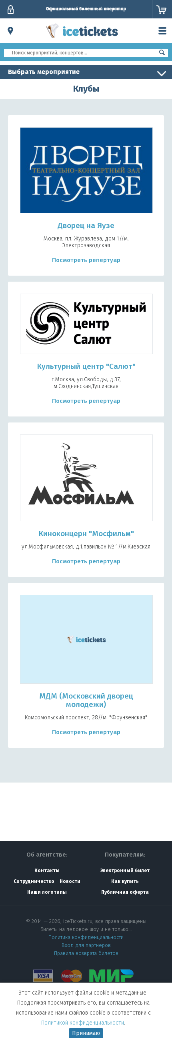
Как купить (125, 881)
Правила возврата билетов (86, 953)
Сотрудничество (34, 881)
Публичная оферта (125, 892)
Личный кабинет (10, 9)
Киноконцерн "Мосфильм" (86, 533)
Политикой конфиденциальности (82, 1022)
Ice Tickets (82, 39)
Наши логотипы (47, 892)
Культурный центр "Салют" (86, 366)
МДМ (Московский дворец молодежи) (86, 700)
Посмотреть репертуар (86, 260)
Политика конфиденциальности (86, 937)
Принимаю (86, 1033)
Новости (70, 881)
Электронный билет (125, 870)
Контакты (47, 870)
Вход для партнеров (86, 945)
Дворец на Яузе (86, 225)
